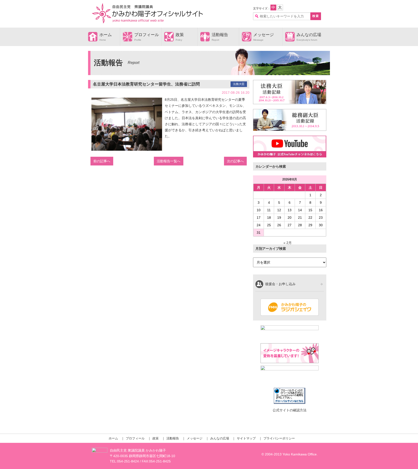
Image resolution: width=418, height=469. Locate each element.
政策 (180, 34)
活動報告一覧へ (168, 161)
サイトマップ (246, 438)
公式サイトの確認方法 (289, 410)
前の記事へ (101, 161)
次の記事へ (235, 161)
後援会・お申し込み (280, 284)
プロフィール (146, 34)
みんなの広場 (309, 34)
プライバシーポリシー (279, 438)
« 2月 (288, 243)
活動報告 (220, 34)
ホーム (105, 34)
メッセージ (263, 34)
